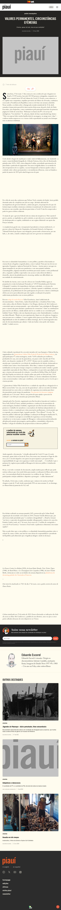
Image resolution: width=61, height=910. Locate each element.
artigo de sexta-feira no (15, 299)
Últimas (5, 887)
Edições (5, 883)
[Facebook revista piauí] (4, 872)
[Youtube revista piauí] (15, 872)
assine (55, 638)
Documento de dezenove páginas (42, 392)
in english (6, 867)
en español (16, 867)
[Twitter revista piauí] (9, 872)
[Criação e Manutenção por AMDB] (30, 907)
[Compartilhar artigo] (32, 89)
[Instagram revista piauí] (20, 872)
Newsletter (6, 894)
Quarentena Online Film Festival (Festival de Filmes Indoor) (34, 354)
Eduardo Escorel (31, 654)
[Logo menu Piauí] (7, 7)
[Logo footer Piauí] (30, 861)
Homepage (6, 880)
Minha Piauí (7, 890)
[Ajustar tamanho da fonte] (28, 89)
